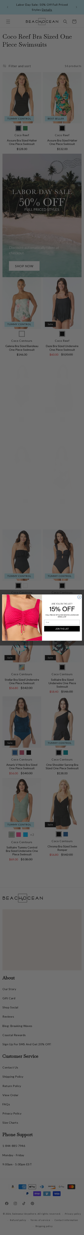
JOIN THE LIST (62, 628)
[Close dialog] (79, 597)
